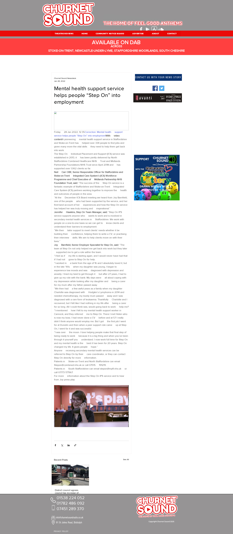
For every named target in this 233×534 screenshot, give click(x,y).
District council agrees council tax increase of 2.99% (66, 491)
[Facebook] (141, 29)
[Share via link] (75, 445)
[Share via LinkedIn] (68, 445)
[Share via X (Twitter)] (62, 445)
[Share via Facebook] (55, 445)
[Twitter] (161, 88)
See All (126, 459)
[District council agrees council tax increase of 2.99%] (70, 475)
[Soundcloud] (161, 29)
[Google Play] (147, 29)
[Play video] (91, 406)
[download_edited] (154, 29)
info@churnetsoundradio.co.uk (69, 517)
